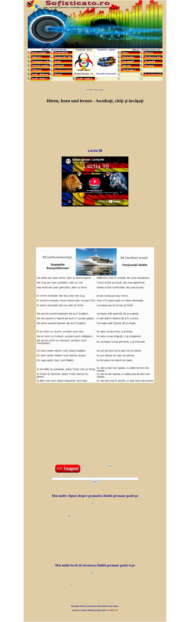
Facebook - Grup (84, 50)
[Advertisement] (95, 125)
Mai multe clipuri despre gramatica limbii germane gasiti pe (95, 496)
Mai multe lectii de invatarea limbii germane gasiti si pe (95, 565)
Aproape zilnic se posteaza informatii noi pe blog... (95, 606)
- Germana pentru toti (150, 50)
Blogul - (46, 50)
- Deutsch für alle (58, 50)
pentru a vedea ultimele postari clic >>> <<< (95, 610)
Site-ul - (136, 50)
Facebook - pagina (106, 50)
